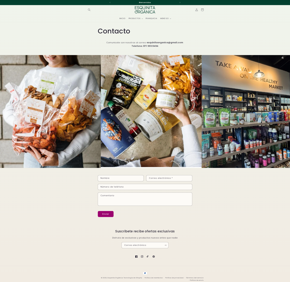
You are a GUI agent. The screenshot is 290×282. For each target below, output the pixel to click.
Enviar (105, 214)
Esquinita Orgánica (115, 278)
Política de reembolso (154, 278)
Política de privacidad (174, 278)
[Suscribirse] (165, 245)
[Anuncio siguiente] (180, 2)
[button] (89, 10)
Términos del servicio (195, 278)
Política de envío (197, 280)
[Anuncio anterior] (110, 2)
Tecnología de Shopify (133, 278)
